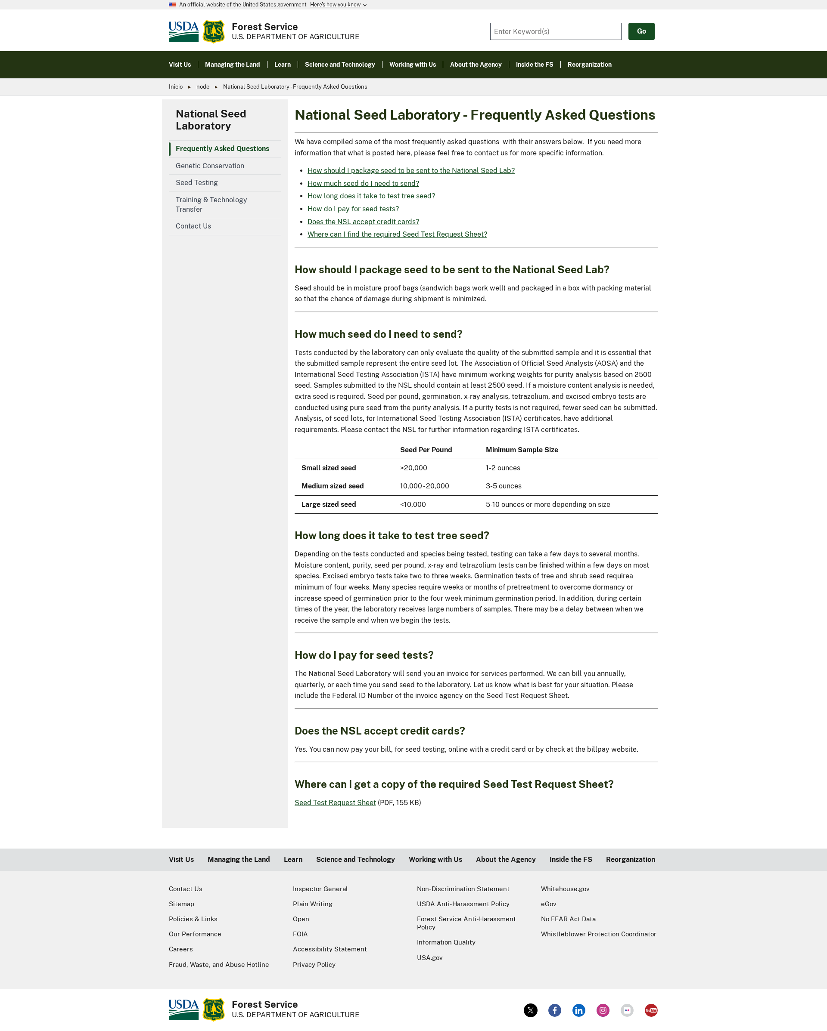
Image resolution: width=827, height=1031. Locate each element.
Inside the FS (571, 859)
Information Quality (446, 942)
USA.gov (430, 957)
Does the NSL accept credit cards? (363, 222)
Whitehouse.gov (565, 888)
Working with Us (435, 859)
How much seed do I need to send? (363, 183)
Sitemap (181, 904)
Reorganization (630, 859)
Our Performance (195, 934)
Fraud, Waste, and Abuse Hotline (219, 964)
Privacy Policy (314, 964)
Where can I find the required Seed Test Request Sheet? (397, 234)
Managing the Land (239, 859)
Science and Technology (355, 859)
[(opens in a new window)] (531, 1010)
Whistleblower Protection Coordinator (598, 934)
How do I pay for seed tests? (353, 209)
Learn (293, 859)
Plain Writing (313, 904)
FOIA (300, 934)
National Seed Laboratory (211, 120)
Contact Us (185, 888)
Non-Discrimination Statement (463, 888)
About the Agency (506, 859)
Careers (181, 949)
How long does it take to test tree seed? (371, 196)
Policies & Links (193, 919)
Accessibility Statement (330, 949)
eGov (549, 904)
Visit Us (181, 859)
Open (301, 919)
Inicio (176, 86)
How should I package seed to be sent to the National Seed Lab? (411, 171)
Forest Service (265, 26)
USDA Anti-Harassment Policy (463, 904)
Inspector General (320, 888)
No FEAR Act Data (568, 919)
